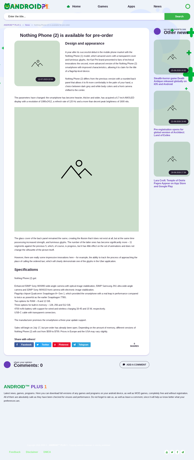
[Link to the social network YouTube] (166, 452)
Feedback (14, 452)
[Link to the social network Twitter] (172, 452)
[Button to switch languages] (181, 6)
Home (76, 6)
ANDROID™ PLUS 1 (12, 25)
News (158, 6)
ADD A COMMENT (136, 364)
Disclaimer (32, 452)
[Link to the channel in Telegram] (182, 452)
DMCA (47, 452)
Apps (131, 6)
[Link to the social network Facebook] (177, 452)
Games (103, 6)
